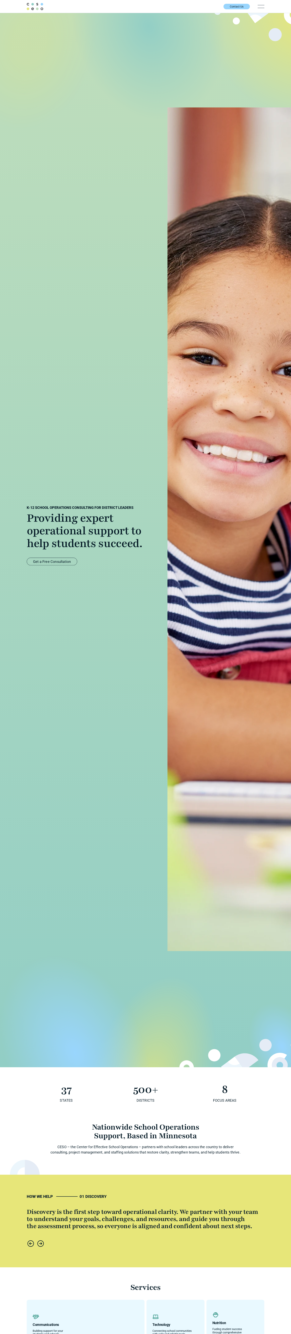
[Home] (35, 6)
